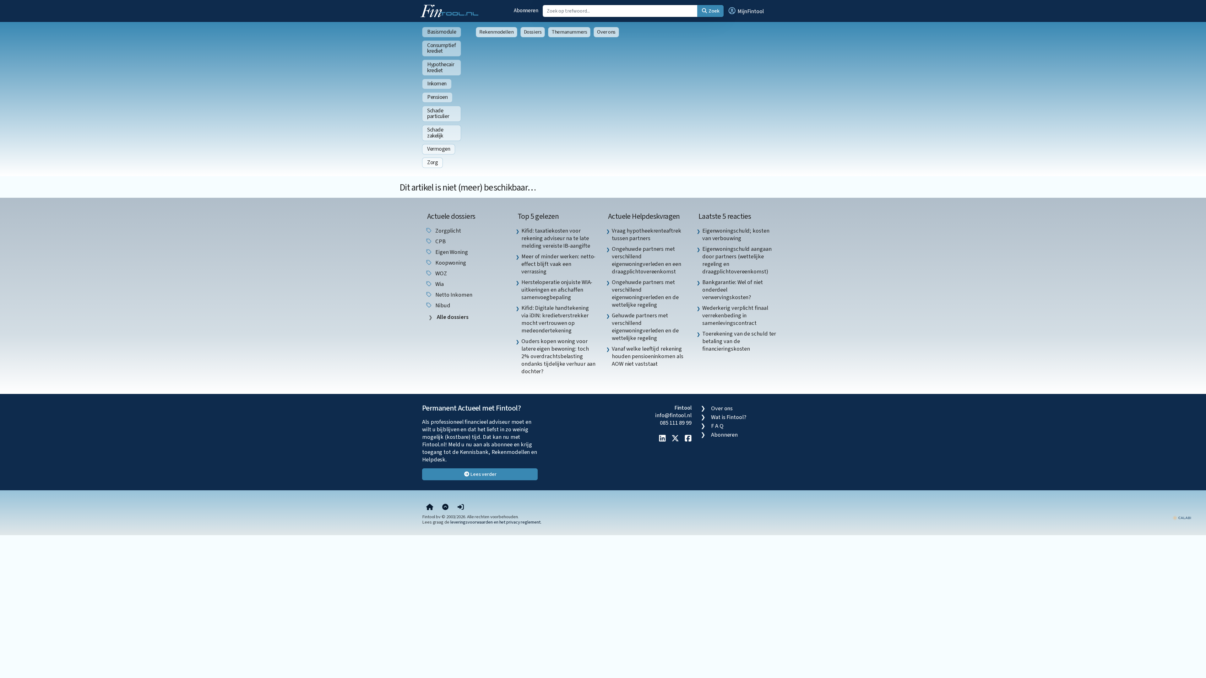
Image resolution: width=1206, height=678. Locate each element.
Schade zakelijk (435, 133)
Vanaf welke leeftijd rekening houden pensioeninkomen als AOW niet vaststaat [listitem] (647, 356)
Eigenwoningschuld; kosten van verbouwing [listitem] (735, 234)
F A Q (717, 426)
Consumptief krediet (441, 48)
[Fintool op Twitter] (675, 439)
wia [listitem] (439, 284)
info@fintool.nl (673, 415)
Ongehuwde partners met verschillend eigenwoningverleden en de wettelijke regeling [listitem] (645, 293)
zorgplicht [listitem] (447, 231)
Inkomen (437, 84)
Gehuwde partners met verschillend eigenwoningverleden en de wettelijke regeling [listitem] (645, 326)
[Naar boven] (445, 507)
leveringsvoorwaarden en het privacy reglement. (495, 522)
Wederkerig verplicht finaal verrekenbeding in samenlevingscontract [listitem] (735, 315)
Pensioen (437, 97)
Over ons (606, 32)
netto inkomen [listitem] (453, 295)
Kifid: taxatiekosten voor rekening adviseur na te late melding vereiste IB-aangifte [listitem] (555, 238)
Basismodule (441, 32)
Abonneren (526, 10)
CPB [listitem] (440, 241)
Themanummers (569, 32)
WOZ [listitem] (440, 273)
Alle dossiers (452, 317)
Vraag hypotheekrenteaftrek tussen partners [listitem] (646, 234)
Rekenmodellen (496, 32)
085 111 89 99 (676, 423)
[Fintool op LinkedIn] (662, 439)
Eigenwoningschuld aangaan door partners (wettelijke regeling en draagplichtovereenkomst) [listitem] (737, 260)
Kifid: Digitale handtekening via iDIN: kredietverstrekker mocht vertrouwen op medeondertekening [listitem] (555, 319)
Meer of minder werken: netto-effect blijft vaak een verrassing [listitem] (558, 264)
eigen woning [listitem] (451, 252)
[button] (746, 11)
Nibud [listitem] (442, 305)
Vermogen (438, 149)
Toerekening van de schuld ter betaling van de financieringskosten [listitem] (739, 341)
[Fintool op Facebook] (688, 439)
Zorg (432, 162)
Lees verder (483, 474)
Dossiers (533, 32)
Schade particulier (438, 114)
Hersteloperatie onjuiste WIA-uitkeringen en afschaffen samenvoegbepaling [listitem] (556, 289)
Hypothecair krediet (440, 67)
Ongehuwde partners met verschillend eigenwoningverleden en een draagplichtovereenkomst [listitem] (646, 260)
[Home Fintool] (451, 10)
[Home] (429, 507)
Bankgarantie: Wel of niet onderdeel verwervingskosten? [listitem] (732, 289)
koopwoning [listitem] (450, 263)
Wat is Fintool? (728, 417)
